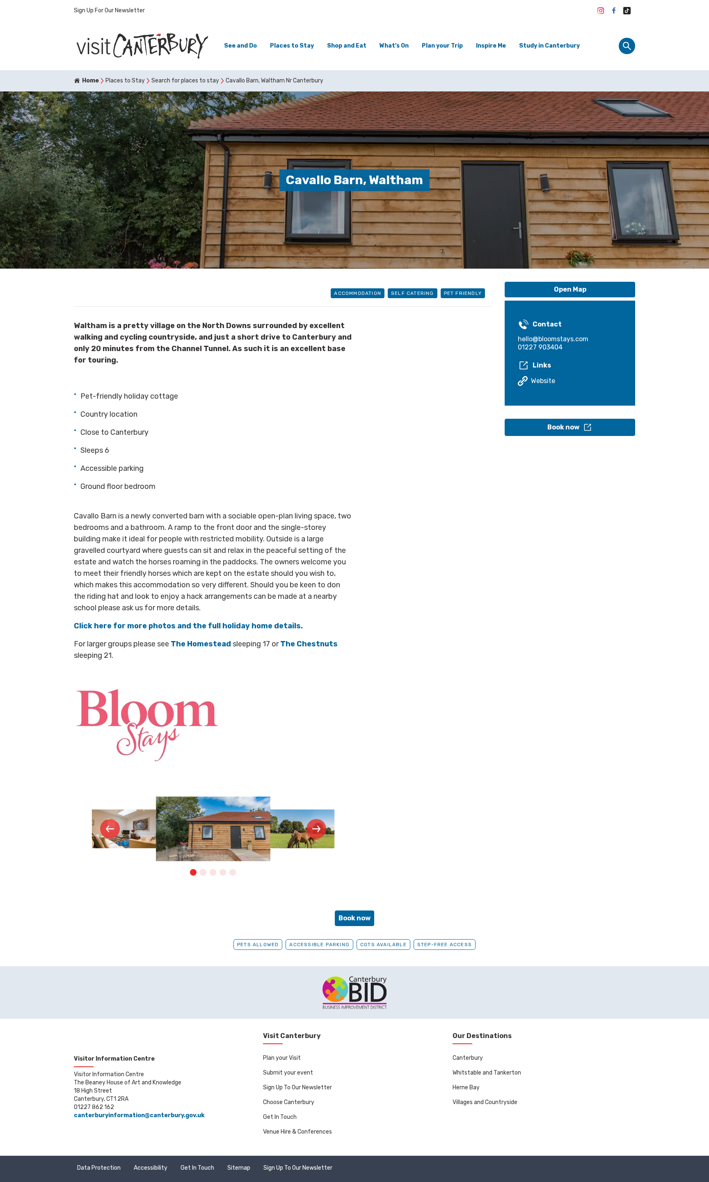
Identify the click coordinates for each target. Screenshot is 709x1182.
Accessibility (150, 1167)
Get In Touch (280, 1117)
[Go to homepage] (141, 46)
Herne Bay (466, 1087)
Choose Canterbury (288, 1102)
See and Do (240, 45)
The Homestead (201, 643)
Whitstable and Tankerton (487, 1072)
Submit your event (288, 1072)
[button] (110, 829)
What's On (394, 45)
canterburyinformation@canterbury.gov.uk (139, 1115)
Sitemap (238, 1167)
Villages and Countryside (485, 1102)
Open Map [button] (570, 289)
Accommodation (357, 293)
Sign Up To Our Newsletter (297, 1087)
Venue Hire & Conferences (297, 1131)
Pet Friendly (463, 293)
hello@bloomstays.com (553, 339)
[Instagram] (600, 11)
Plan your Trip (442, 45)
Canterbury (468, 1057)
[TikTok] (627, 11)
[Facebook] (613, 11)
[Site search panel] (627, 46)
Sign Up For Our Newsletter (109, 10)
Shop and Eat (346, 45)
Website (543, 381)
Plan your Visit (282, 1057)
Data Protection (99, 1167)
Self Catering (412, 293)
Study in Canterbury (549, 45)
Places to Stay (292, 45)
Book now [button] (354, 918)
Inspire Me (491, 45)
